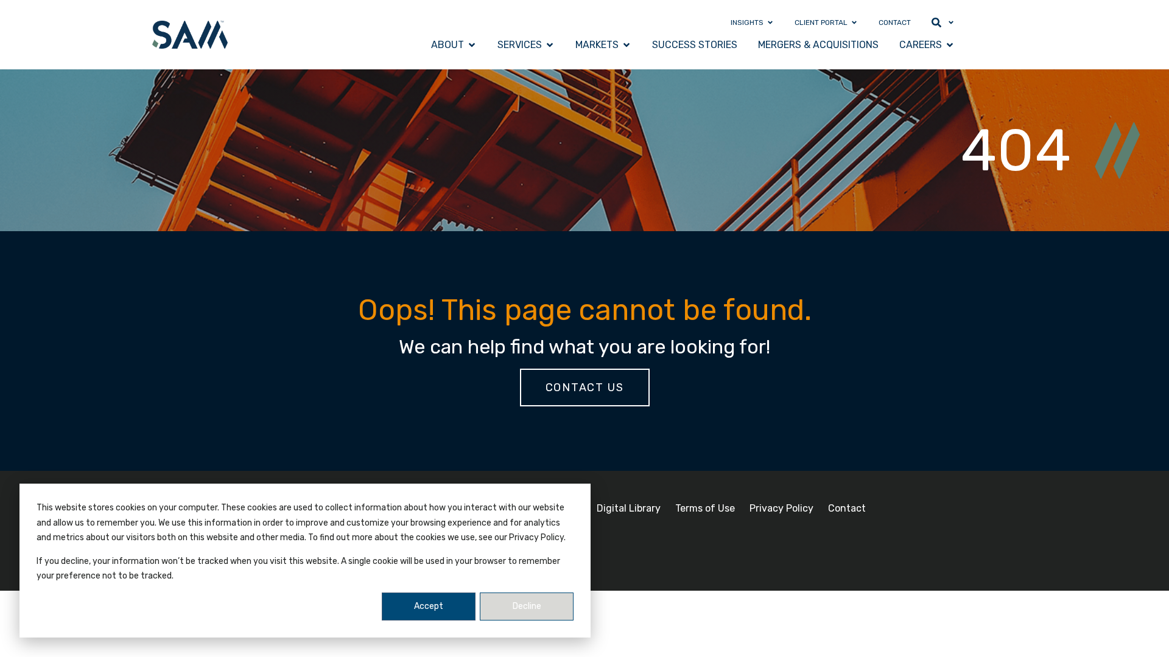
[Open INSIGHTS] (770, 22)
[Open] (951, 22)
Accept (428, 606)
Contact (847, 508)
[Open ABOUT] (472, 45)
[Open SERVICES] (550, 45)
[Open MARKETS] (626, 45)
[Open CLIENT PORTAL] (854, 22)
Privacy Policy (781, 508)
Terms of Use (705, 508)
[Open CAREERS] (950, 45)
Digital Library (629, 508)
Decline (527, 606)
